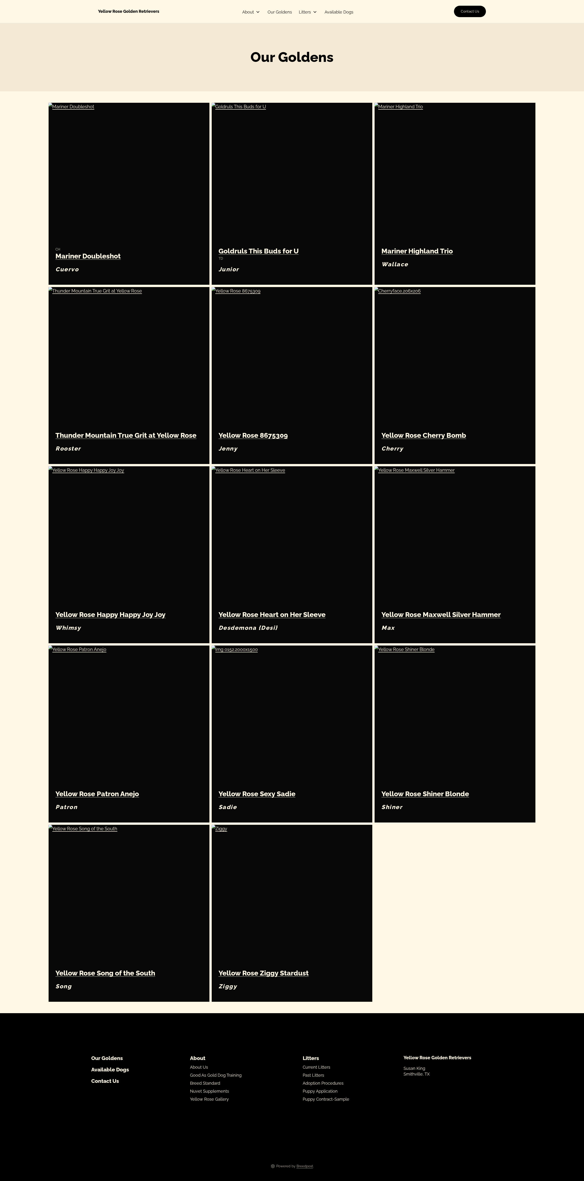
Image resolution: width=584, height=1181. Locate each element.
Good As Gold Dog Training (216, 1075)
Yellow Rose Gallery (209, 1099)
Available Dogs (339, 12)
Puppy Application (320, 1091)
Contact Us (470, 11)
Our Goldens (280, 12)
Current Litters (316, 1067)
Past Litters (313, 1075)
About (248, 12)
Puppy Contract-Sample (326, 1099)
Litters (305, 12)
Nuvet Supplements (209, 1091)
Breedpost (305, 1166)
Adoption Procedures (323, 1083)
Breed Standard (205, 1083)
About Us (199, 1067)
